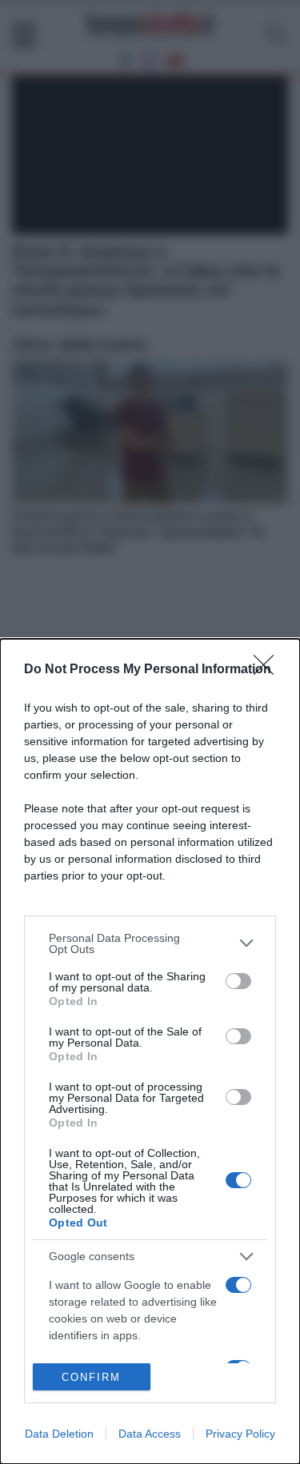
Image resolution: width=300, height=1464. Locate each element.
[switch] (238, 981)
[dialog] (150, 1051)
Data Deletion (59, 1433)
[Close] (269, 670)
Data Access (149, 1433)
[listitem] (150, 943)
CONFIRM (91, 1377)
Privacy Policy (240, 1433)
